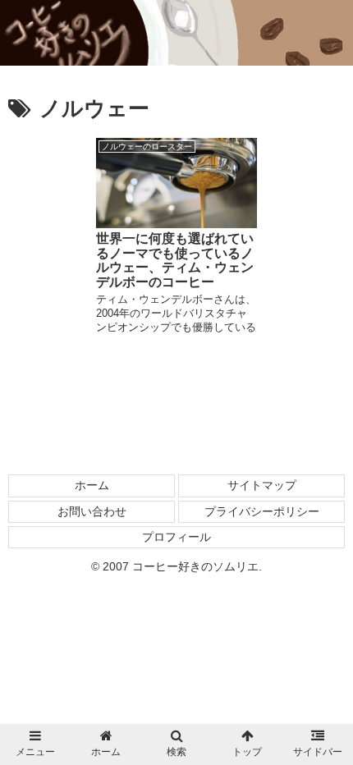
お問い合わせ (91, 511)
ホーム (92, 485)
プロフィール (176, 536)
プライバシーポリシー (261, 511)
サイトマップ (261, 485)
